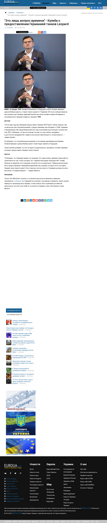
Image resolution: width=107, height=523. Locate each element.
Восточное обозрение (50, 491)
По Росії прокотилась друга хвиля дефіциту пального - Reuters (22, 381)
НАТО (72, 521)
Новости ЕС (10, 484)
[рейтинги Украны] (21, 423)
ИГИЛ (92, 521)
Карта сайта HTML (86, 478)
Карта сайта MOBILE (87, 485)
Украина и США (69, 481)
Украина (45, 3)
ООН (68, 521)
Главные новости (35, 482)
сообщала (17, 181)
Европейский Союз (53, 469)
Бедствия (50, 501)
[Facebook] (94, 7)
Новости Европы (12, 481)
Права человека (87, 3)
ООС (100, 3)
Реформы (73, 3)
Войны (78, 521)
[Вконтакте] (91, 7)
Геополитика (34, 494)
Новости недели (35, 478)
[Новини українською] (88, 7)
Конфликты (51, 498)
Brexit (32, 469)
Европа (63, 3)
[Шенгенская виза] (21, 401)
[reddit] (33, 200)
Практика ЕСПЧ (11, 489)
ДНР (97, 521)
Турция (56, 521)
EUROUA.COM (86, 508)
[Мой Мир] (30, 200)
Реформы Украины (13, 501)
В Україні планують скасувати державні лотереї (23, 375)
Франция (35, 521)
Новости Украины (12, 496)
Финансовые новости (34, 489)
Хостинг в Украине (86, 488)
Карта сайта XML (86, 482)
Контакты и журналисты (88, 472)
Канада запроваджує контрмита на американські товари (22, 322)
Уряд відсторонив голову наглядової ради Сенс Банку (22, 362)
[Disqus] (36, 228)
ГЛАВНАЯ (36, 3)
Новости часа (34, 472)
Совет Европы (11, 486)
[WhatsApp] (45, 200)
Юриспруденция (69, 494)
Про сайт (83, 469)
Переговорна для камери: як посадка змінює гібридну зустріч (19, 329)
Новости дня (34, 475)
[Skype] (48, 200)
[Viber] (42, 32)
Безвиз (6, 8)
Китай (15, 521)
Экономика (67, 487)
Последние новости (36, 485)
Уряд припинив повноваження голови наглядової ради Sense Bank (23, 343)
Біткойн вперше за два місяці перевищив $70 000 (23, 357)
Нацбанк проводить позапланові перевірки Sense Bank (22, 350)
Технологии (51, 495)
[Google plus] (101, 7)
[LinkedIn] (25, 200)
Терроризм (85, 521)
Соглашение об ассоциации (69, 470)
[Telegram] (45, 32)
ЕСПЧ (48, 478)
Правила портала (86, 475)
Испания (50, 521)
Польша (42, 521)
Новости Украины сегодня (70, 498)
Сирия (63, 521)
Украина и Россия (70, 478)
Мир (54, 3)
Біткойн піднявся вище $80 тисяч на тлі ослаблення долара (22, 335)
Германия (7, 521)
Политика (19, 13)
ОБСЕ (8, 491)
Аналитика (33, 497)
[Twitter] (97, 7)
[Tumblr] (39, 200)
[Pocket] (36, 200)
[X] (22, 200)
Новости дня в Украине (68, 504)
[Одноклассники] (39, 32)
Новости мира (11, 479)
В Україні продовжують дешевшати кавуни (20, 369)
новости (29, 32)
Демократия (34, 500)
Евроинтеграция (69, 475)
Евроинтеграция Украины (15, 499)
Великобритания (24, 521)
